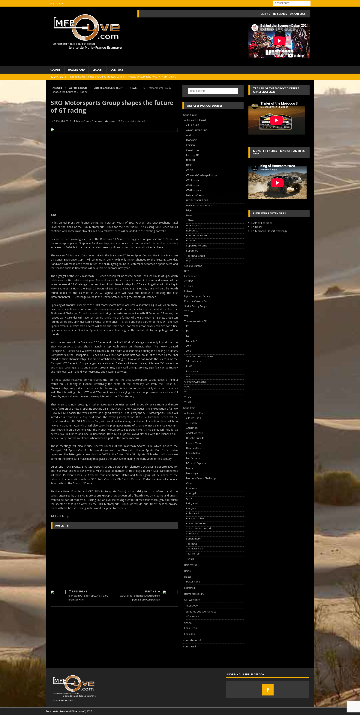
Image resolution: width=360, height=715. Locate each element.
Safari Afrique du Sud (198, 528)
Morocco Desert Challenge (201, 478)
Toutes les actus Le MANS (198, 356)
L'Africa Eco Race (261, 223)
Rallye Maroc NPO (194, 593)
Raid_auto (192, 503)
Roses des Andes (196, 523)
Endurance (192, 371)
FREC (189, 165)
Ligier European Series (199, 205)
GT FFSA (188, 281)
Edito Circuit (190, 628)
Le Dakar (256, 227)
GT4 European (194, 190)
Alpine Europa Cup (196, 130)
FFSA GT (190, 160)
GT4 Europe (193, 185)
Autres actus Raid (194, 413)
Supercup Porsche (196, 245)
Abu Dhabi (192, 427)
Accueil (55, 69)
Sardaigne (192, 533)
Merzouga (192, 473)
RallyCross (192, 230)
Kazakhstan (193, 453)
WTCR (187, 401)
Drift (186, 271)
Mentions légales (62, 700)
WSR (188, 260)
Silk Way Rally (192, 599)
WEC (188, 376)
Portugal (191, 493)
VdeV (187, 386)
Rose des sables (195, 518)
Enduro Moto (193, 443)
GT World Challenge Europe (202, 175)
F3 (187, 331)
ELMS (189, 366)
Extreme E (190, 587)
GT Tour (188, 286)
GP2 (188, 346)
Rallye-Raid (192, 513)
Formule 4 (189, 276)
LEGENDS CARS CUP (197, 200)
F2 (187, 326)
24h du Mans (193, 361)
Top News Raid (194, 548)
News (112, 121)
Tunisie (190, 558)
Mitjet (189, 210)
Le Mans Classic (195, 195)
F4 (187, 336)
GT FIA (189, 170)
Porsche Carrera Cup (196, 301)
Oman (189, 483)
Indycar (188, 291)
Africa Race (192, 616)
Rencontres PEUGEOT (198, 235)
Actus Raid (188, 408)
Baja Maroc (190, 565)
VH (186, 391)
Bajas (187, 571)
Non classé (189, 646)
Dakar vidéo (193, 581)
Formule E (191, 341)
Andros (190, 135)
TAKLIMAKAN (191, 605)
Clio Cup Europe (193, 265)
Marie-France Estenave (89, 121)
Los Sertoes (193, 458)
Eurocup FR (192, 155)
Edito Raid (190, 634)
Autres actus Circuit (108, 88)
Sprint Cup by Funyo (195, 306)
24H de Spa (192, 125)
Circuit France (193, 150)
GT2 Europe (193, 180)
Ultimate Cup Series (195, 381)
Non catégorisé (191, 640)
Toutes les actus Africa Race (200, 611)
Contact (117, 69)
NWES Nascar (194, 225)
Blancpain (191, 140)
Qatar (189, 498)
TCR (186, 316)
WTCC (187, 396)
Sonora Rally (193, 538)
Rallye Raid (76, 69)
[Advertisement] (114, 559)
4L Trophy (191, 423)
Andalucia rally (194, 433)
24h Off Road (193, 418)
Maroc (189, 468)
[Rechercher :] (291, 3)
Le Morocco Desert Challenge (269, 231)
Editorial (187, 623)
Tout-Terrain (193, 553)
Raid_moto (192, 508)
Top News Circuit (195, 255)
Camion (190, 145)
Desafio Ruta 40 (195, 438)
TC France (189, 311)
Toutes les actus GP (195, 321)
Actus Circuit (78, 88)
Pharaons (191, 488)
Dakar (187, 576)
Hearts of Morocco (196, 448)
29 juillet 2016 (63, 121)
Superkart (192, 250)
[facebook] (268, 689)
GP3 (188, 351)
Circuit (97, 69)
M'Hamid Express (196, 463)
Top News (191, 543)
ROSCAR (191, 240)
